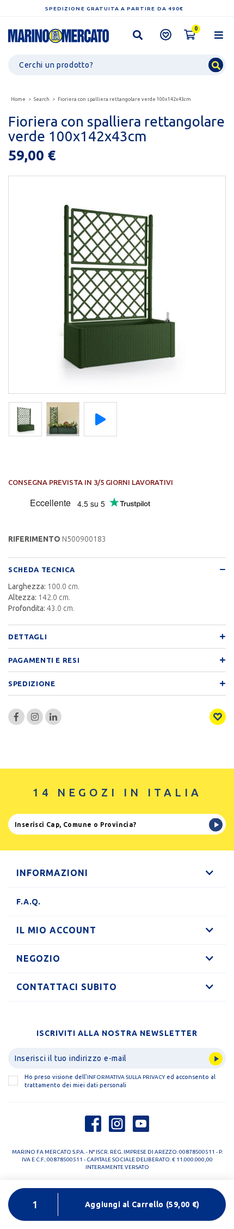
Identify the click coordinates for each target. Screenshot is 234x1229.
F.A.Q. (28, 901)
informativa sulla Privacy (126, 1077)
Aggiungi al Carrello (142, 1204)
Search (42, 99)
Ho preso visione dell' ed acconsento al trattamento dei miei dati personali (119, 1081)
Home (18, 99)
